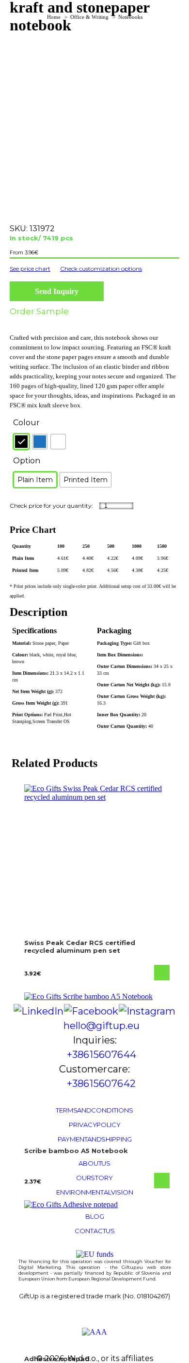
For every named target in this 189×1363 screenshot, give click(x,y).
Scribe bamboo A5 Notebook (76, 1150)
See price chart (30, 268)
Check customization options (101, 268)
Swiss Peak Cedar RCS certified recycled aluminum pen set (79, 946)
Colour (26, 422)
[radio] (21, 441)
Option (26, 460)
